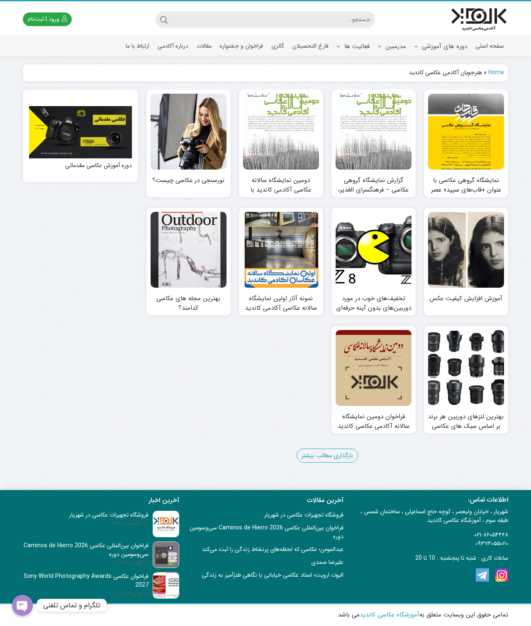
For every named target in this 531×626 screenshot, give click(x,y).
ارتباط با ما (137, 46)
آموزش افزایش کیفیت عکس (465, 298)
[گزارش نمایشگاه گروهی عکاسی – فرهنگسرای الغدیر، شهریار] (374, 132)
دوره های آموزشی (443, 46)
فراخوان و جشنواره (241, 46)
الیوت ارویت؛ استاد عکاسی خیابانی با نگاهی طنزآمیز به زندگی (272, 575)
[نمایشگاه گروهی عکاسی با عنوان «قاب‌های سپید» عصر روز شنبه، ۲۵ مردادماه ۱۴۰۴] (466, 132)
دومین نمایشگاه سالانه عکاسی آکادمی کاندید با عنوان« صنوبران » (281, 190)
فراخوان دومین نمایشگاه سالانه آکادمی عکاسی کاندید (373, 421)
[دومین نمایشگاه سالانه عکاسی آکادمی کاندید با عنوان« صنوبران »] (281, 132)
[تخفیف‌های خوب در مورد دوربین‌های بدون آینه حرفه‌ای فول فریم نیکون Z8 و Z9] (374, 250)
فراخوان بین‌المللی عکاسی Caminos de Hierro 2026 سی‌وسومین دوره (266, 532)
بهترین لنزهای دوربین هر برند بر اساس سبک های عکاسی (466, 421)
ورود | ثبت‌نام (44, 19)
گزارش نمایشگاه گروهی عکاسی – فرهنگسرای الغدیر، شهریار (373, 190)
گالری (277, 46)
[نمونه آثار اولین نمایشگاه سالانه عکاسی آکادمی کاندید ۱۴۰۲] (281, 250)
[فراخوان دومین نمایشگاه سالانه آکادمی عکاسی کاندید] (374, 368)
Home (496, 72)
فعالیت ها (356, 46)
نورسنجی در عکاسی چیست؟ (188, 180)
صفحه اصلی (489, 46)
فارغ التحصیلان (310, 46)
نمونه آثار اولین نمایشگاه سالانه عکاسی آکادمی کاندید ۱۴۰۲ (281, 308)
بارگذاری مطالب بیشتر (327, 455)
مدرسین (394, 46)
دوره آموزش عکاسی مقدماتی (98, 165)
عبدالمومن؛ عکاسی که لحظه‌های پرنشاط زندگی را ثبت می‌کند (272, 549)
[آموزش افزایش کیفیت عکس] (466, 250)
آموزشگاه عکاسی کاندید (389, 615)
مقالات (204, 46)
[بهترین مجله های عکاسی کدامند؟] (189, 250)
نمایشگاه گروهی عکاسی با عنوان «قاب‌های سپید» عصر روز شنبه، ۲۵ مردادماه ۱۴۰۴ (466, 190)
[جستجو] (164, 19)
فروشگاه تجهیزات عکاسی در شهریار (303, 514)
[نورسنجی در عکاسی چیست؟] (189, 132)
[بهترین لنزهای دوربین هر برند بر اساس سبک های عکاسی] (466, 368)
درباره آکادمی (173, 46)
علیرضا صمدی (327, 562)
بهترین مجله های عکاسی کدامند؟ (188, 303)
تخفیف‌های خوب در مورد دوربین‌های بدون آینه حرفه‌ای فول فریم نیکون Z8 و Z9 (373, 308)
